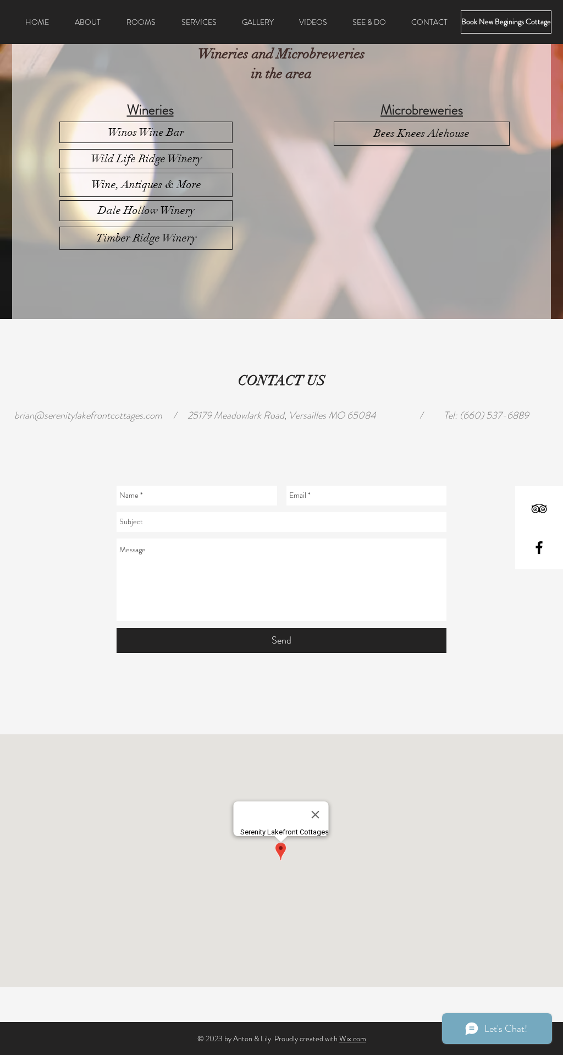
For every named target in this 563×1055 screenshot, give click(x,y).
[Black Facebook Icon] (539, 547)
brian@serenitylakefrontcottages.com (88, 415)
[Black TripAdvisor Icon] (539, 508)
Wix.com (352, 1038)
